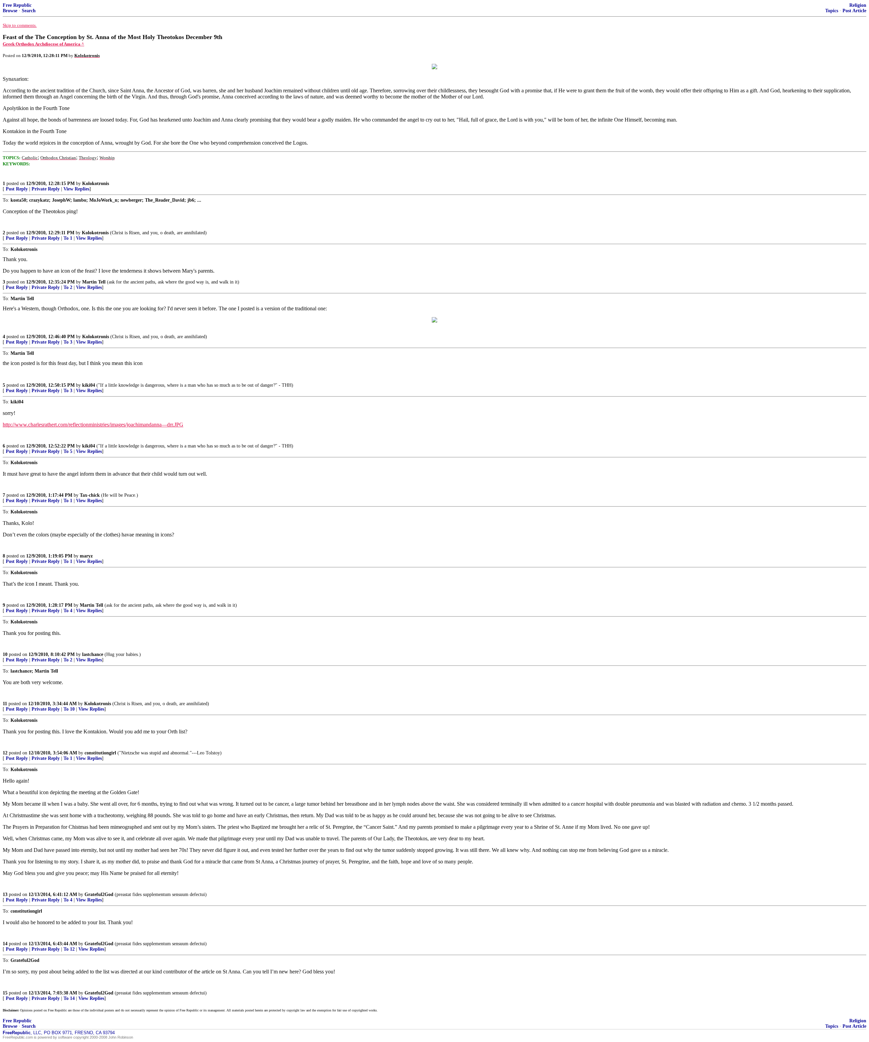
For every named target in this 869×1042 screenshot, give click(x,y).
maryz (86, 556)
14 (5, 943)
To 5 (67, 451)
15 (5, 992)
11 (5, 703)
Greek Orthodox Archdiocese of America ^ (43, 44)
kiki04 (88, 385)
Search (29, 10)
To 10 (69, 709)
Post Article (854, 10)
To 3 (67, 342)
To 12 (69, 949)
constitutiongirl (100, 752)
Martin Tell (94, 282)
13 (5, 894)
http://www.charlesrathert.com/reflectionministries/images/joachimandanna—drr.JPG (93, 424)
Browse (10, 10)
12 (5, 752)
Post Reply (17, 188)
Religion (857, 5)
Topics (831, 10)
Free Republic (17, 5)
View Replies (76, 188)
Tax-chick (90, 495)
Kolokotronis (95, 183)
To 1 (67, 238)
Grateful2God (99, 894)
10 (5, 654)
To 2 (67, 287)
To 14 (69, 998)
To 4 (67, 610)
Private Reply (46, 188)
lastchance (92, 654)
